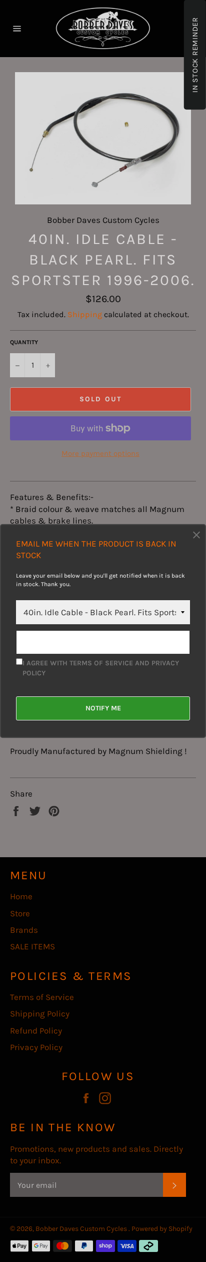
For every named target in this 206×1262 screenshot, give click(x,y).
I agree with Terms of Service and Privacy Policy (100, 668)
